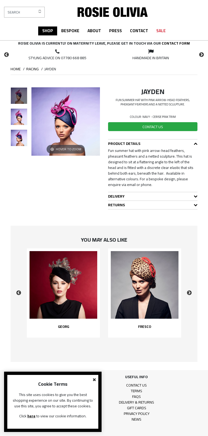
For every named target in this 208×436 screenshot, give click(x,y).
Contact (139, 31)
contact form (176, 43)
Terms (136, 390)
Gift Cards (136, 407)
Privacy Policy (137, 413)
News (136, 419)
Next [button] (201, 55)
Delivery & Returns (136, 402)
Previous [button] (6, 55)
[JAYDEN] (19, 96)
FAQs (136, 396)
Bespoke (70, 31)
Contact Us (136, 385)
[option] (57, 55)
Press (115, 31)
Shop (47, 31)
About (94, 31)
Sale (161, 31)
